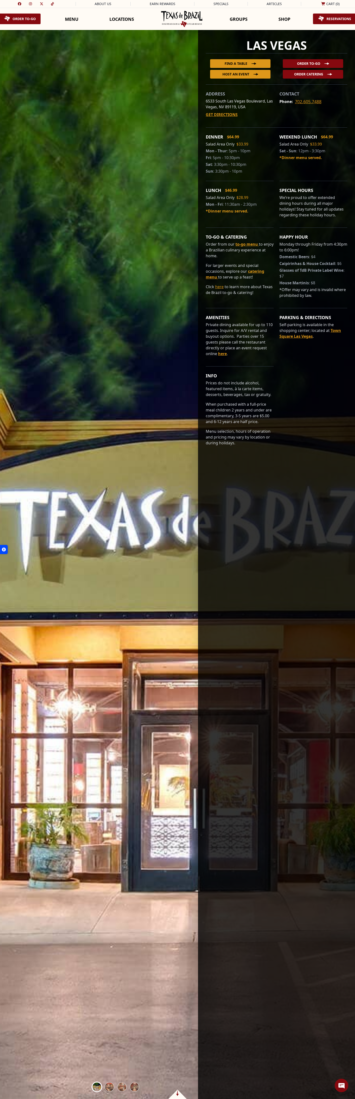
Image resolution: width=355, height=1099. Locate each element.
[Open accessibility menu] (4, 549)
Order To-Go (308, 63)
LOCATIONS (121, 19)
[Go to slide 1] (97, 1087)
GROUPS (239, 19)
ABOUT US (103, 3)
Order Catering (308, 74)
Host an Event (235, 74)
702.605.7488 (308, 101)
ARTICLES (274, 3)
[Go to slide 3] (122, 1087)
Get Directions (222, 114)
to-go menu (247, 244)
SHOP (284, 19)
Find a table (236, 63)
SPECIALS (220, 3)
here (222, 353)
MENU (71, 19)
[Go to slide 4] (134, 1087)
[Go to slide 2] (109, 1087)
